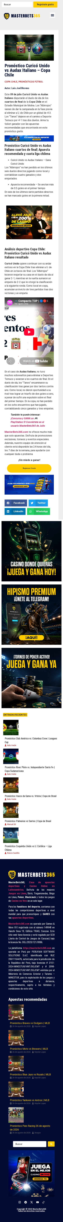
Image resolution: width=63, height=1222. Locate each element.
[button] (52, 15)
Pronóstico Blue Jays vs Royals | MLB (30, 1074)
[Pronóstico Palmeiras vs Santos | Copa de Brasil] (11, 810)
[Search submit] (51, 1144)
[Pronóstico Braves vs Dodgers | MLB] (16, 1012)
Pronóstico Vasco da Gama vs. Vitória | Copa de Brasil (30, 796)
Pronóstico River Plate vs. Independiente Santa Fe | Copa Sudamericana (30, 769)
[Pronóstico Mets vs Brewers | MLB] (16, 1038)
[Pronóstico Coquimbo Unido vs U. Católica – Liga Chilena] (11, 835)
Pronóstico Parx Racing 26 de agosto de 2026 (30, 1127)
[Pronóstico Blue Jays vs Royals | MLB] (16, 1063)
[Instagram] (19, 1202)
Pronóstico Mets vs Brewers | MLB (29, 1048)
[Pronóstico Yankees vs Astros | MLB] (16, 1089)
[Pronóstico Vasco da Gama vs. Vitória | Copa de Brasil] (11, 785)
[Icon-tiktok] (43, 1202)
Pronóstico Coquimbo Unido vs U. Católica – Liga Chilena (28, 848)
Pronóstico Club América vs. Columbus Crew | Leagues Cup (31, 740)
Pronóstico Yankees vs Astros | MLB (29, 1100)
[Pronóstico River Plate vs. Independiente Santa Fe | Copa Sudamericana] (11, 756)
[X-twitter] (31, 1202)
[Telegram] (25, 1202)
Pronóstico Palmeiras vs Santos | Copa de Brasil (28, 821)
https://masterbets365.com (37, 948)
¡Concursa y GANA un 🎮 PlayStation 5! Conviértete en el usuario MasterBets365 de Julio (28, 422)
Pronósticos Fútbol (31, 81)
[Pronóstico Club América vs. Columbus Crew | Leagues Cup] (11, 727)
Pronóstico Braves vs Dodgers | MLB (30, 1023)
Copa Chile (11, 81)
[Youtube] (37, 1202)
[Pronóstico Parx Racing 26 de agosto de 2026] (16, 1115)
